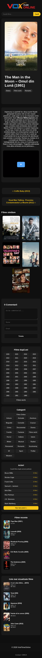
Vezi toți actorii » (21, 508)
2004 (25, 373)
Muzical (21, 441)
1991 (34, 384)
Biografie (9, 423)
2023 (34, 354)
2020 (25, 358)
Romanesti (9, 446)
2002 (7, 377)
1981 (16, 395)
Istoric (33, 437)
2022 (7, 358)
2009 (16, 369)
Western (9, 456)
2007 (34, 369)
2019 (34, 358)
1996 (25, 380)
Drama (8, 91)
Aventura (33, 418)
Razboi (33, 441)
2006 (7, 373)
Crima (9, 427)
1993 (16, 384)
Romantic (28, 91)
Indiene (21, 437)
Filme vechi (17, 91)
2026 (7, 354)
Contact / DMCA (21, 655)
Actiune (9, 418)
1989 (16, 388)
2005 (16, 373)
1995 (34, 380)
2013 (16, 365)
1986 (7, 392)
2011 (34, 365)
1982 (7, 395)
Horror (9, 437)
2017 (16, 362)
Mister (9, 441)
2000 (25, 377)
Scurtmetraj (33, 446)
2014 (7, 365)
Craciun (33, 423)
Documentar (21, 427)
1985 (16, 392)
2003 (34, 373)
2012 (25, 365)
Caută (37, 14)
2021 (16, 358)
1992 (25, 384)
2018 (7, 362)
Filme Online (21, 414)
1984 (25, 392)
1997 (16, 380)
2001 (16, 377)
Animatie (21, 418)
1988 (25, 388)
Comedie (21, 423)
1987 (34, 388)
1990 (7, 388)
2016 (25, 362)
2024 (25, 354)
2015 (34, 362)
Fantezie (21, 432)
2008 (25, 369)
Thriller (33, 451)
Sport (21, 451)
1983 (34, 392)
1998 (7, 380)
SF (9, 451)
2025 (16, 354)
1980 (25, 395)
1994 (7, 384)
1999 (34, 377)
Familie (9, 432)
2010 (7, 369)
